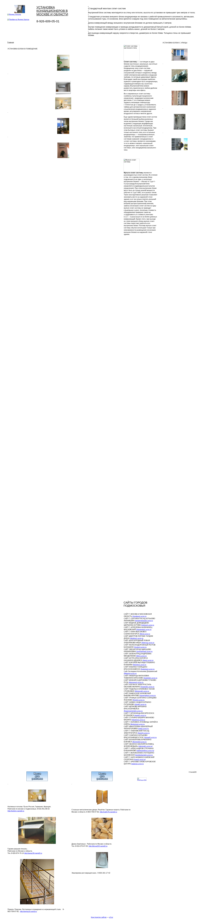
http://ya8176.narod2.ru (108, 812)
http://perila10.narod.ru (28, 911)
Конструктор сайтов (98, 917)
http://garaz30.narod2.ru (33, 853)
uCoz (111, 917)
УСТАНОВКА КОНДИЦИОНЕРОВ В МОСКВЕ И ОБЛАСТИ (52, 11)
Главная (10, 42)
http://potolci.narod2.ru (16, 811)
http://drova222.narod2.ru (98, 846)
